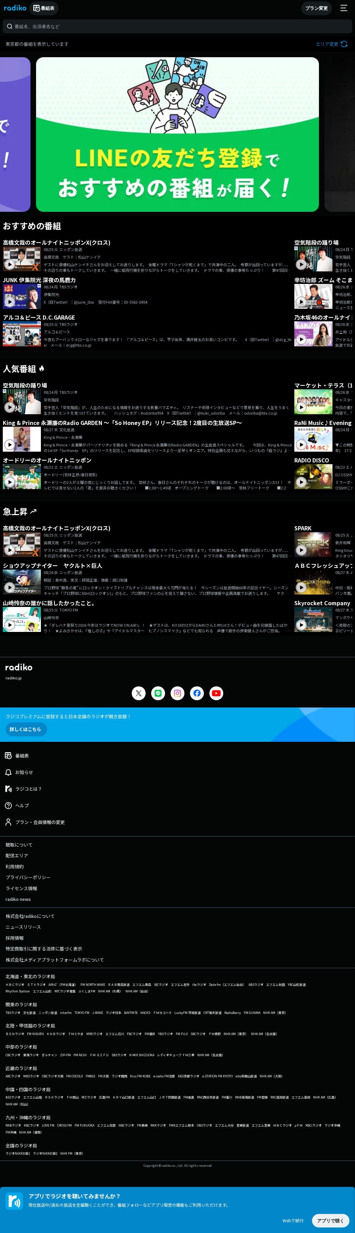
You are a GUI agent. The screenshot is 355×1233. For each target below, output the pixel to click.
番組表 (47, 8)
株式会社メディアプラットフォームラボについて (55, 959)
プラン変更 (316, 8)
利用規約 (15, 866)
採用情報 (15, 938)
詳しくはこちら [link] (25, 729)
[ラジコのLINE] (158, 694)
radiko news (18, 899)
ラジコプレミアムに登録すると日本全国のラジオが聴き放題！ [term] (68, 716)
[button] (332, 44)
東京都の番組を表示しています (37, 44)
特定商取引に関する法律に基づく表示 (44, 948)
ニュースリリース (23, 926)
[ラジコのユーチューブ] (216, 694)
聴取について (19, 844)
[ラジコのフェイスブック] (197, 694)
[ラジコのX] (139, 694)
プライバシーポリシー (28, 877)
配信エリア (17, 855)
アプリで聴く (330, 1220)
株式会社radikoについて (30, 916)
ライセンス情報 (21, 888)
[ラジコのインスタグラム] (177, 693)
